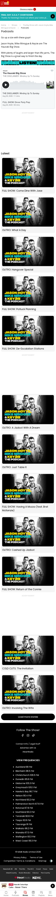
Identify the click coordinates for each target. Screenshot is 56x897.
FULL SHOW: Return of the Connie (28, 574)
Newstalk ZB (7, 869)
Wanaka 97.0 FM (24, 832)
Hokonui (35, 873)
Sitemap (42, 861)
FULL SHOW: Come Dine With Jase (28, 175)
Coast (38, 869)
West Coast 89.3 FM (25, 840)
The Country (45, 873)
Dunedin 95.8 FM (24, 779)
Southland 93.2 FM (25, 812)
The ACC (30, 869)
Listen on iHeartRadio (28, 886)
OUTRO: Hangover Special (28, 254)
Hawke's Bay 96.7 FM (26, 791)
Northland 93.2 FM (25, 799)
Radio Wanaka (24, 873)
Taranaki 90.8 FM (24, 816)
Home (3, 25)
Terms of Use (36, 857)
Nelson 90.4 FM (23, 795)
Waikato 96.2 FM (24, 828)
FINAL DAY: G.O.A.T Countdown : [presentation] (28, 16)
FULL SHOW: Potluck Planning (28, 293)
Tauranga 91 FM (23, 824)
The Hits (22, 869)
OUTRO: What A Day (28, 214)
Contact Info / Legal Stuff (28, 743)
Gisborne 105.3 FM (25, 783)
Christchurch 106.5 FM (27, 775)
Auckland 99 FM (23, 766)
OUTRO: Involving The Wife (28, 692)
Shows (14, 25)
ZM (16, 869)
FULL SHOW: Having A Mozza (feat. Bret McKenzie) (28, 493)
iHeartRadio (28, 751)
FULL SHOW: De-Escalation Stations (28, 333)
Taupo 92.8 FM (23, 820)
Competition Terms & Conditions (19, 861)
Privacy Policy (20, 857)
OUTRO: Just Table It (28, 451)
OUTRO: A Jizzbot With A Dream (28, 412)
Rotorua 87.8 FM (24, 807)
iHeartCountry (11, 873)
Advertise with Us (28, 747)
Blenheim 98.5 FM (24, 771)
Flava (45, 869)
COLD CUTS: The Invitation (28, 653)
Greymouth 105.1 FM (26, 787)
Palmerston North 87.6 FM (29, 803)
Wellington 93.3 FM (25, 836)
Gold (51, 869)
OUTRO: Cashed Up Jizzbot (28, 534)
